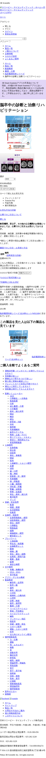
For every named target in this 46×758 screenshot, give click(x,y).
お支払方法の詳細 (8, 210)
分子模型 (9, 567)
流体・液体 (15, 676)
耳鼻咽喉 (14, 479)
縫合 (12, 419)
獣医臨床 (14, 528)
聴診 (12, 414)
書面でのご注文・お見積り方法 (13, 248)
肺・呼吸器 (15, 481)
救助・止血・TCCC (18, 435)
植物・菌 (14, 551)
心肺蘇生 (14, 525)
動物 (12, 549)
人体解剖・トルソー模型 (20, 463)
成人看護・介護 (17, 406)
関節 (12, 458)
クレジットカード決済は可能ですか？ (21, 384)
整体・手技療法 (17, 611)
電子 (12, 668)
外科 (12, 424)
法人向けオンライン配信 (20, 634)
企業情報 (9, 54)
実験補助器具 (16, 684)
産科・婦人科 (16, 590)
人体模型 (9, 445)
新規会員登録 (11, 34)
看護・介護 (15, 606)
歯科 (12, 588)
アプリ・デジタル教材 (15, 577)
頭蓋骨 (13, 453)
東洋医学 (14, 497)
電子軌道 (14, 575)
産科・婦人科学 (17, 411)
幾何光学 (14, 655)
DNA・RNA (15, 572)
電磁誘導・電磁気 (18, 663)
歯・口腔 (14, 471)
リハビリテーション (18, 608)
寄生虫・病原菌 (17, 544)
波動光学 (14, 653)
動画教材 (9, 580)
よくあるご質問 (12, 59)
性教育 (13, 512)
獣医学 (13, 621)
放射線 (13, 673)
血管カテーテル (17, 432)
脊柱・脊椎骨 (16, 455)
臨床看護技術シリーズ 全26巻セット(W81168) (20, 313)
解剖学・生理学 (17, 582)
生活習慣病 (15, 510)
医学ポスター (11, 691)
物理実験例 (15, 689)
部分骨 (13, 450)
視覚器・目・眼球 (18, 476)
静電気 (13, 658)
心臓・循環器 (16, 484)
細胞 (12, 531)
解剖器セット (16, 536)
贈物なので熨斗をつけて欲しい (18, 379)
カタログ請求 (11, 56)
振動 (12, 647)
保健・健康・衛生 (18, 624)
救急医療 (14, 401)
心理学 (13, 598)
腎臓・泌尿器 (16, 489)
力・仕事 (14, 640)
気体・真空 (15, 678)
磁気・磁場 (15, 660)
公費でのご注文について (11, 215)
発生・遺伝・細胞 (18, 554)
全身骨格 (14, 448)
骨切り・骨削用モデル (19, 440)
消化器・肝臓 (16, 487)
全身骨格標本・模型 (18, 518)
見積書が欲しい (12, 376)
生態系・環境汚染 (18, 557)
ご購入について (12, 51)
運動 (12, 642)
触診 (12, 416)
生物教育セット (17, 546)
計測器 (13, 681)
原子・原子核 (16, 671)
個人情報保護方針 (13, 713)
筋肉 (12, 461)
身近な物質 (15, 564)
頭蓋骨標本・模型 (18, 520)
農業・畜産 (15, 559)
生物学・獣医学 (12, 515)
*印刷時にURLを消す (9, 282)
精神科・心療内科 (18, 595)
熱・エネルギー (17, 645)
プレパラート (11, 538)
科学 (12, 632)
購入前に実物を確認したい (16, 381)
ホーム (8, 46)
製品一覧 (9, 48)
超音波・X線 (15, 422)
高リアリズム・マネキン (20, 437)
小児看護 (14, 409)
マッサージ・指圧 (18, 619)
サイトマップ (11, 705)
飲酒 (12, 505)
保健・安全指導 (12, 502)
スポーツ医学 (16, 627)
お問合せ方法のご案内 (15, 711)
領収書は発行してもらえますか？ (19, 389)
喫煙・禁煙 (15, 507)
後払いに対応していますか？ (17, 386)
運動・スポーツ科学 (18, 629)
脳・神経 (14, 474)
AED (12, 396)
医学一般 (14, 585)
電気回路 (14, 666)
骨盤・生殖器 (16, 492)
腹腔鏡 (13, 427)
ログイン (9, 31)
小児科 (13, 593)
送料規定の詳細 (13, 255)
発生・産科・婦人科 (18, 494)
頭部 (12, 468)
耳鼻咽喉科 (15, 429)
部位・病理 (15, 523)
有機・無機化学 (17, 570)
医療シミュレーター (14, 394)
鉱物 (12, 562)
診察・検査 (15, 601)
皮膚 (12, 466)
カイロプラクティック (19, 614)
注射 (12, 404)
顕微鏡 (8, 694)
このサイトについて (14, 716)
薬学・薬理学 (16, 603)
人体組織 (14, 541)
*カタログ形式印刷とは (10, 278)
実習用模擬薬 (16, 442)
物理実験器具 (11, 637)
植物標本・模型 (17, 533)
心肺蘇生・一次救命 (18, 398)
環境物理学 (15, 686)
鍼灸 (12, 616)
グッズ (13, 499)
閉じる (3, 219)
